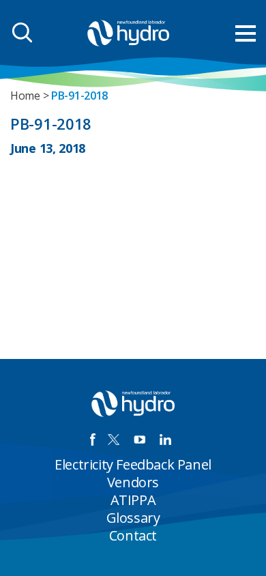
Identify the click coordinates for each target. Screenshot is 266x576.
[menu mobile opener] (245, 33)
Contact (133, 535)
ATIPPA (133, 500)
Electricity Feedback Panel (133, 464)
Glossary (133, 517)
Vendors (133, 482)
